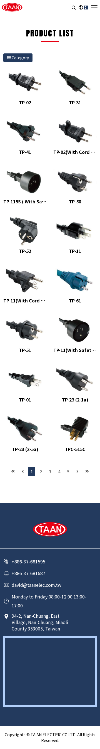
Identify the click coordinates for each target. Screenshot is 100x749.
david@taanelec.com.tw (36, 585)
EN (86, 7)
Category (20, 57)
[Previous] (22, 471)
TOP (92, 743)
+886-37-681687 (28, 573)
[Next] (77, 471)
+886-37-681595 (28, 561)
